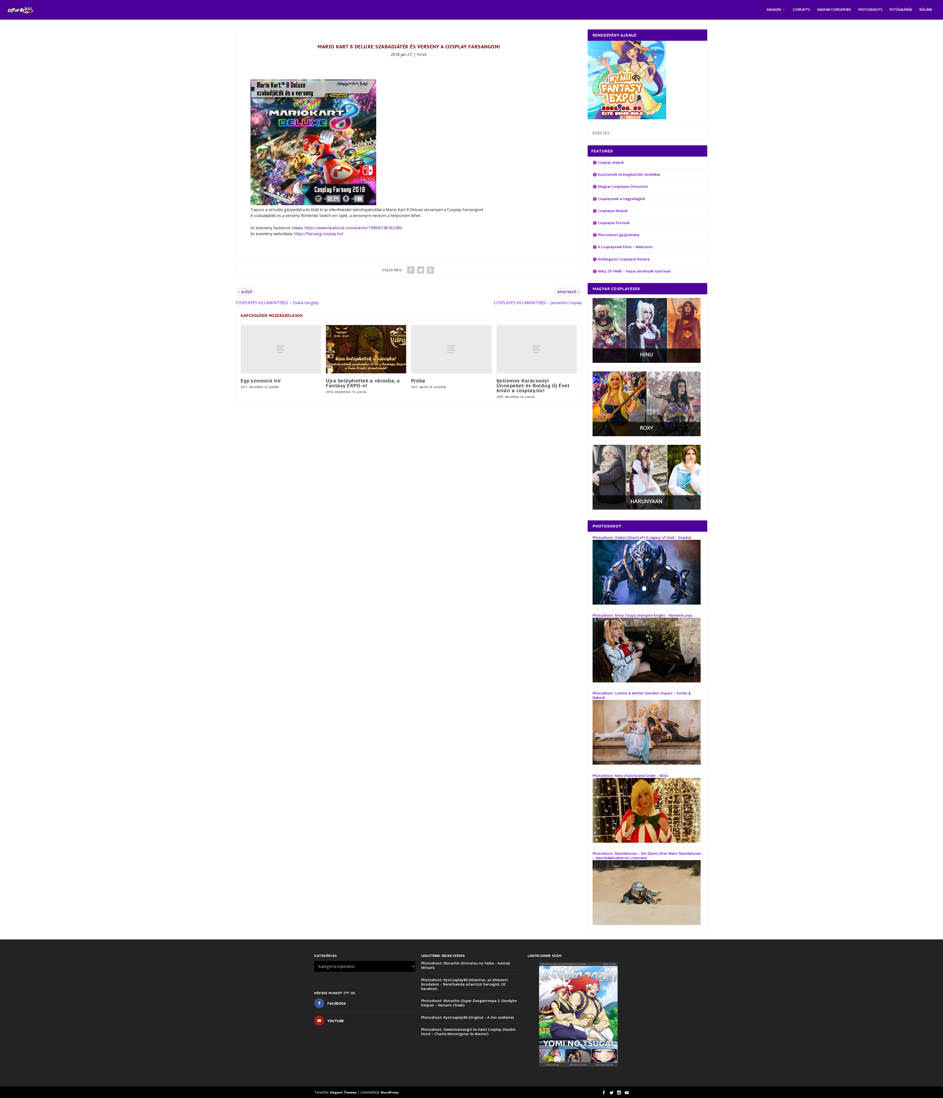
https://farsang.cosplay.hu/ (318, 233)
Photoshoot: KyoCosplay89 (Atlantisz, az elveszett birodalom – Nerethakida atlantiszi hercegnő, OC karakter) (464, 984)
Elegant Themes (343, 1092)
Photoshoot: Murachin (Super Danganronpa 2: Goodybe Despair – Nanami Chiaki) (469, 1002)
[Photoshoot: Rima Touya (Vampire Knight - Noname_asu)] (647, 681)
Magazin (774, 10)
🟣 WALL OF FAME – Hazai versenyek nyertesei (632, 271)
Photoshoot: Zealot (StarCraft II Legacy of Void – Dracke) (642, 537)
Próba (418, 381)
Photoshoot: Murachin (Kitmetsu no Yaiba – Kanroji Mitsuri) (465, 965)
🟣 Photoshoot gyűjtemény (616, 234)
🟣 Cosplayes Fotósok (611, 222)
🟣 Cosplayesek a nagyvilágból (619, 198)
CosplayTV (801, 10)
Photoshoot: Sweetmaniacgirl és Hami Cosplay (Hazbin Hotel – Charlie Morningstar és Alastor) (468, 1031)
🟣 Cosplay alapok (608, 162)
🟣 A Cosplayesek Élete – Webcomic (623, 246)
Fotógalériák (900, 10)
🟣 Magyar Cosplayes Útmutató (620, 186)
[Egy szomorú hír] (281, 349)
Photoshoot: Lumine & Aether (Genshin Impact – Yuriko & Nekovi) (642, 695)
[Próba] (451, 349)
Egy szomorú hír (261, 381)
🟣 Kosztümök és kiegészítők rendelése (626, 174)
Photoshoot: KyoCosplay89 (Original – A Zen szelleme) (467, 1017)
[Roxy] (647, 435)
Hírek (422, 54)
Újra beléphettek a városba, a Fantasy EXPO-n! (363, 383)
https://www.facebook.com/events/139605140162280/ (353, 227)
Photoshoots (870, 10)
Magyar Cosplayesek (834, 10)
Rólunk (925, 10)
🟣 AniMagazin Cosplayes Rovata (621, 259)
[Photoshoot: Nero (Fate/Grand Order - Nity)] (647, 841)
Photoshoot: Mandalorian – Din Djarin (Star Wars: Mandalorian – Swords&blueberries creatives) (647, 855)
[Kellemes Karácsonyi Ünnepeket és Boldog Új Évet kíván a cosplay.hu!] (537, 349)
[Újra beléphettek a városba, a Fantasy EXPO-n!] (366, 349)
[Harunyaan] (647, 508)
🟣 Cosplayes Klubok (610, 210)
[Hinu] (647, 361)
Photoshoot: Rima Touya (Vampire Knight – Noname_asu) (642, 615)
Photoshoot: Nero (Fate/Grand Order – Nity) (630, 775)
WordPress (390, 1092)
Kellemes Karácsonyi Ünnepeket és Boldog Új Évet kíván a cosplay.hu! (533, 386)
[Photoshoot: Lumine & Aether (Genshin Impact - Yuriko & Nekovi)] (647, 763)
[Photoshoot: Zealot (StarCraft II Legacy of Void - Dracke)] (647, 603)
